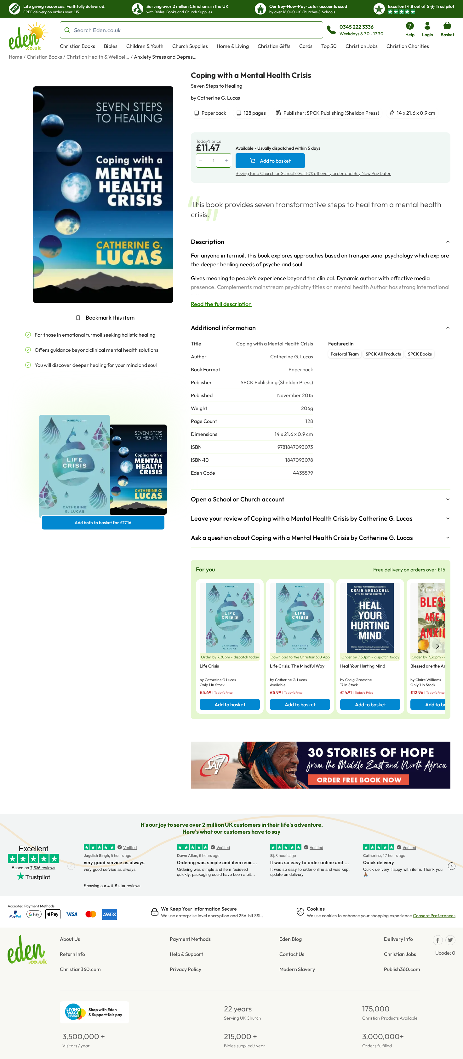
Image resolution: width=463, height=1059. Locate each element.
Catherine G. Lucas (218, 98)
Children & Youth (144, 46)
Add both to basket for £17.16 (103, 522)
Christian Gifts (274, 46)
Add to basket (275, 161)
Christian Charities (407, 46)
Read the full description (221, 304)
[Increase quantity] (227, 160)
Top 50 (329, 46)
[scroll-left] (437, 646)
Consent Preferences (434, 915)
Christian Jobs (362, 46)
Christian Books (77, 46)
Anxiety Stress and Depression (165, 57)
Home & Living (233, 46)
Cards (305, 46)
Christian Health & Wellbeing (97, 57)
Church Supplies (190, 46)
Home (15, 57)
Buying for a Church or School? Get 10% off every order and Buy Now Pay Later (313, 173)
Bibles (110, 46)
